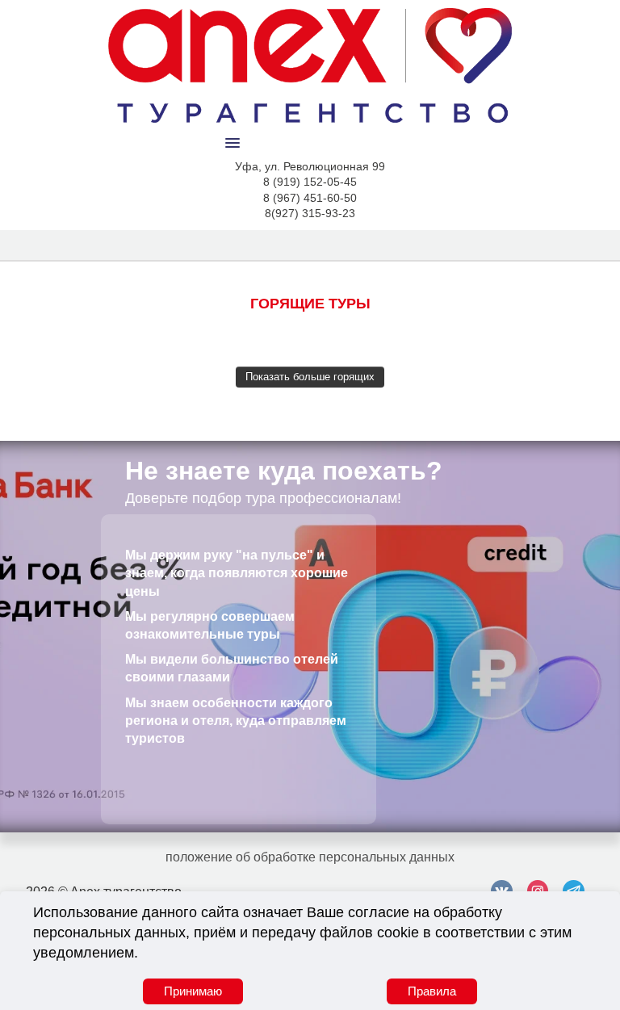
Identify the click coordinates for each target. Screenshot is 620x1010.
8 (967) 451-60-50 (310, 197)
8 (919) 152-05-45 (310, 181)
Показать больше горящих (310, 377)
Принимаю (193, 991)
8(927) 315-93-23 (310, 213)
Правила (432, 991)
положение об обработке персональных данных (310, 857)
